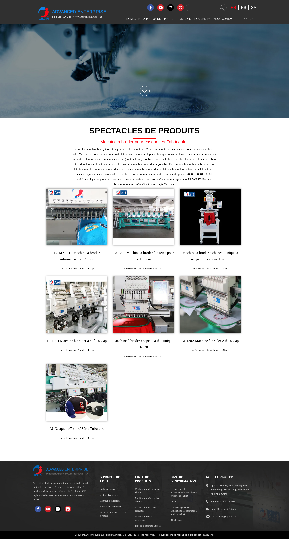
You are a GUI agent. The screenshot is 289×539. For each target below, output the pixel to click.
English (243, 33)
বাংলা (241, 111)
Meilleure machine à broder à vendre (113, 514)
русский (244, 153)
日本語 (243, 139)
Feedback (216, 39)
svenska (243, 52)
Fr (233, 7)
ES (243, 7)
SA (253, 7)
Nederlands (245, 105)
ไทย (241, 118)
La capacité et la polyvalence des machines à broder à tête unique (184, 492)
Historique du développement (149, 54)
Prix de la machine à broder (148, 526)
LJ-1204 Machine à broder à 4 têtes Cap (77, 341)
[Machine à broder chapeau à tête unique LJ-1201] (143, 304)
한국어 (243, 132)
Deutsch (243, 98)
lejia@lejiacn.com (228, 516)
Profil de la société (152, 33)
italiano (243, 92)
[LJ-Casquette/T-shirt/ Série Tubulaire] (76, 392)
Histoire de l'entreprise (110, 506)
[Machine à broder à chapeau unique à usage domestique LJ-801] (210, 217)
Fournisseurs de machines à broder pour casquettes (187, 534)
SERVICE (185, 18)
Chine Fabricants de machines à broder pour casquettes (179, 149)
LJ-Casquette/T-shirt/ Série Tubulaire (77, 428)
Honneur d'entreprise (110, 501)
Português (244, 72)
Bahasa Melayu (247, 85)
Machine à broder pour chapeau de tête (102, 154)
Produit (170, 18)
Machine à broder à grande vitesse (147, 491)
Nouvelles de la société (205, 33)
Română (243, 65)
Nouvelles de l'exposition (206, 46)
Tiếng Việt (244, 125)
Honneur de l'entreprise (154, 46)
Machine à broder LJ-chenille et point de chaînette (174, 64)
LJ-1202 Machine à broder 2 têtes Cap (210, 341)
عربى (242, 39)
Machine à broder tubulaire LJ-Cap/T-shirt (175, 107)
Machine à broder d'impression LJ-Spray (174, 117)
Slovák (243, 59)
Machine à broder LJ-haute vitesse (174, 44)
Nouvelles (202, 18)
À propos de (152, 18)
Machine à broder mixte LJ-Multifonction (175, 98)
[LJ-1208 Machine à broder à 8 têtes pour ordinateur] (143, 217)
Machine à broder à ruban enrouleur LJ (173, 76)
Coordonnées (218, 33)
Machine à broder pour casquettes (146, 509)
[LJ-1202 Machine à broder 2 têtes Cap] (210, 304)
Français (243, 146)
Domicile (133, 18)
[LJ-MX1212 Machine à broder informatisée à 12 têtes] (76, 217)
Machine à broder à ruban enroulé (147, 500)
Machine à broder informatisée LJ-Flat (172, 34)
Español (243, 46)
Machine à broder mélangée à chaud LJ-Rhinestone (174, 86)
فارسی (243, 79)
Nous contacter (226, 18)
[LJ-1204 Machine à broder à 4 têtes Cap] (76, 304)
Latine (242, 159)
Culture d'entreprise (151, 39)
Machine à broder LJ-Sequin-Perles (174, 54)
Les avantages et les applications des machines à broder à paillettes (184, 510)
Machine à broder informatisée (143, 518)
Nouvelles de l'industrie (205, 39)
